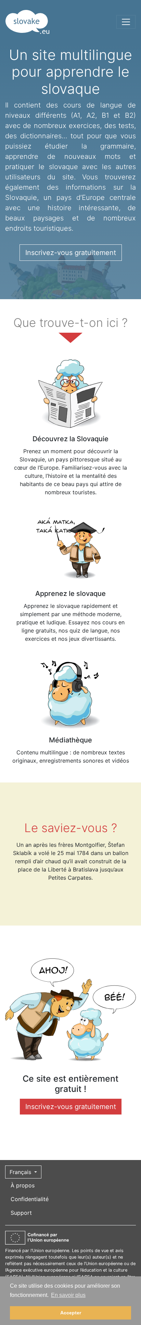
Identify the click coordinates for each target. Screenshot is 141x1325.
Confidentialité (30, 1199)
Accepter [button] (70, 1312)
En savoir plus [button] (68, 1295)
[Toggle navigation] (126, 22)
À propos (23, 1185)
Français (21, 1172)
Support (21, 1212)
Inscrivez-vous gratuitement (70, 253)
